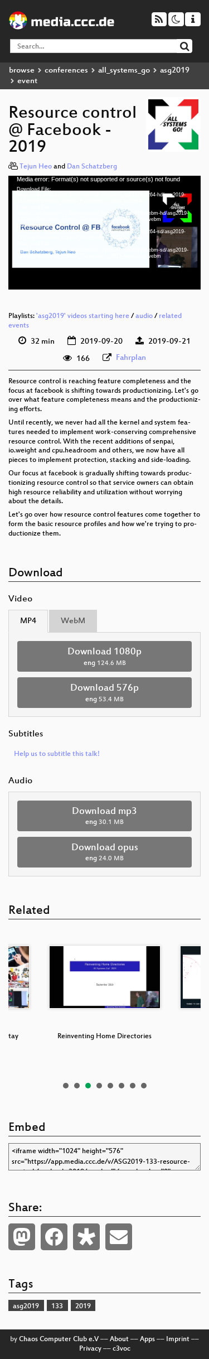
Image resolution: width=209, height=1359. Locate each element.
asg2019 (174, 70)
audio (144, 316)
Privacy (90, 1349)
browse (22, 70)
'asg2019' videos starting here (82, 316)
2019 (83, 1306)
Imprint (177, 1339)
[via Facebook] (54, 1236)
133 (57, 1306)
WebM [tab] (73, 621)
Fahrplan (131, 358)
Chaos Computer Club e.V (59, 1339)
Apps (147, 1339)
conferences (66, 70)
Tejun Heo (36, 167)
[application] (104, 233)
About (119, 1339)
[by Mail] (118, 1236)
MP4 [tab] (28, 621)
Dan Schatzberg (92, 167)
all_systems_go (124, 70)
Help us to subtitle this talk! (57, 754)
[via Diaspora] (86, 1236)
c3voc (121, 1349)
